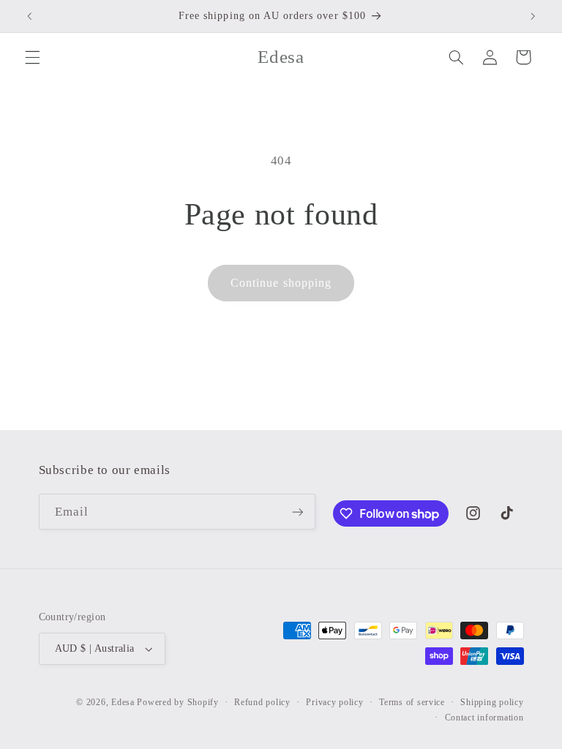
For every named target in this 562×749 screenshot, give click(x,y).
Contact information (484, 717)
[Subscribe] (297, 512)
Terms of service (412, 702)
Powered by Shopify (177, 702)
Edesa (123, 702)
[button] (32, 57)
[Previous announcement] (29, 16)
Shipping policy (491, 702)
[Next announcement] (533, 16)
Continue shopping (281, 282)
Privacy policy (334, 702)
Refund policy (262, 702)
